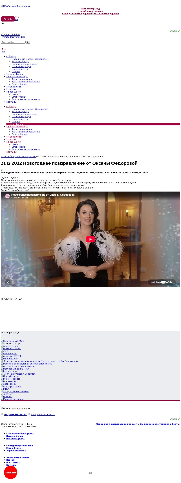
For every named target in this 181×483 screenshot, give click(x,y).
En (16, 19)
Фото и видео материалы (26, 99)
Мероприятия (14, 86)
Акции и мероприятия (23, 156)
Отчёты (16, 71)
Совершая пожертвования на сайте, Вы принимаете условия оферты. (138, 424)
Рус (17, 17)
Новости (11, 89)
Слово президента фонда (20, 433)
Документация (20, 69)
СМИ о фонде (19, 97)
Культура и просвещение (26, 81)
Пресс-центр (13, 92)
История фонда (20, 61)
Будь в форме (19, 84)
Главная (5, 156)
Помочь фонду (14, 74)
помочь (8, 19)
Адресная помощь (22, 79)
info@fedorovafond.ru (13, 37)
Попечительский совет (25, 64)
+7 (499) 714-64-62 (10, 34)
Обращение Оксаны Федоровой (30, 59)
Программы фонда (17, 76)
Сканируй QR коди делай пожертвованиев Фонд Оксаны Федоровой (82, 11)
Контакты (11, 102)
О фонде (11, 56)
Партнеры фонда (21, 66)
